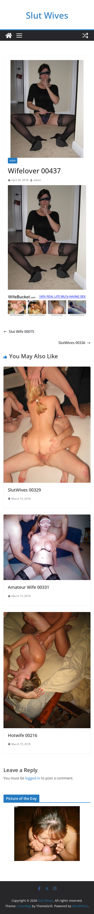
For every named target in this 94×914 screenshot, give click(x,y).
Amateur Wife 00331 (28, 587)
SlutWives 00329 (24, 490)
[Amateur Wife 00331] (47, 517)
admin (37, 180)
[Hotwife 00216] (47, 615)
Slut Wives (47, 15)
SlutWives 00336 (71, 342)
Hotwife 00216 (22, 735)
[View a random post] (85, 35)
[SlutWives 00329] (47, 369)
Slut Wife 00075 (21, 331)
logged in (32, 778)
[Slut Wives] (8, 35)
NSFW (13, 160)
